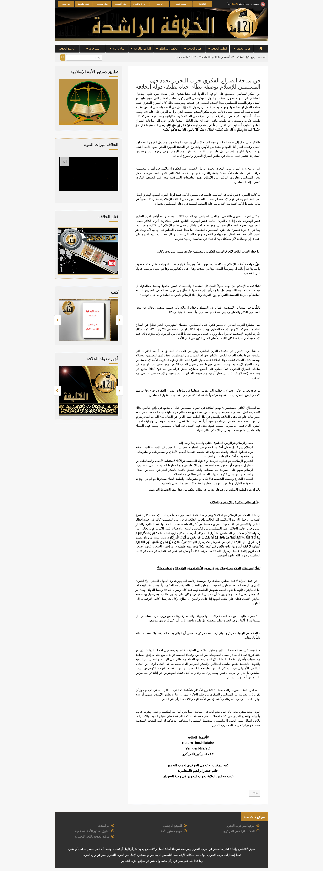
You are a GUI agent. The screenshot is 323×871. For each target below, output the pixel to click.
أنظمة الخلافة (218, 48)
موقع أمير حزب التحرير (240, 825)
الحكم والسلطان (168, 48)
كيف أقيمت (121, 3)
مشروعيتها (181, 3)
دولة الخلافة (243, 48)
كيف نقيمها (83, 3)
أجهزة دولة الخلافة (102, 358)
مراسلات (103, 825)
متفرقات (93, 48)
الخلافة (202, 3)
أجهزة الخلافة (194, 48)
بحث (62, 57)
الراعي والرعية (142, 48)
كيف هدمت (102, 3)
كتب (114, 292)
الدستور (159, 3)
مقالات (254, 793)
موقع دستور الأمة (171, 831)
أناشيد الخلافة (67, 48)
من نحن (66, 3)
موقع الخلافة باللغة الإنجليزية (91, 836)
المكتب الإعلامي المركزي (239, 831)
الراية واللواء (139, 3)
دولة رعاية (118, 48)
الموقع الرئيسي (172, 825)
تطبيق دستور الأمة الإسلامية (92, 831)
